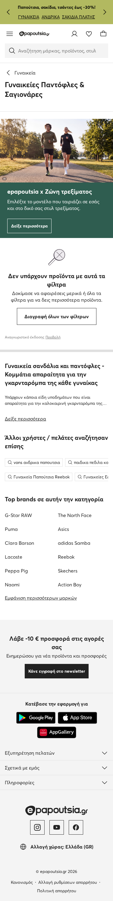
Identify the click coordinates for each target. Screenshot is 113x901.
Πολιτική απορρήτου (56, 890)
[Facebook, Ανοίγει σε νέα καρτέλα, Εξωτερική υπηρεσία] (76, 827)
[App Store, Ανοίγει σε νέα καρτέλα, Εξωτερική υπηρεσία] (77, 718)
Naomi (12, 585)
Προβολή (53, 337)
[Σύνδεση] (74, 34)
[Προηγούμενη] (8, 12)
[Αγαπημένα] (89, 34)
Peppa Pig (16, 571)
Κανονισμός (22, 882)
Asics (63, 529)
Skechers (67, 571)
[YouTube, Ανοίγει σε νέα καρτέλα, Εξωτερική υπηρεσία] (56, 827)
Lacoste (13, 557)
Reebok (66, 557)
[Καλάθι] (103, 34)
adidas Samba (74, 543)
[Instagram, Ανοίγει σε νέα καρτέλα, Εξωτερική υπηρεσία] (37, 827)
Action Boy (69, 585)
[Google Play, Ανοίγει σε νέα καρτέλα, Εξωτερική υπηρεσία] (35, 718)
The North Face (75, 515)
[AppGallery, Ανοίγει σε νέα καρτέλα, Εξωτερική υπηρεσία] (56, 732)
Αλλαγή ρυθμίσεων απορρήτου (67, 882)
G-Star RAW (18, 515)
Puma (11, 529)
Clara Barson (19, 543)
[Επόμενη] (104, 12)
